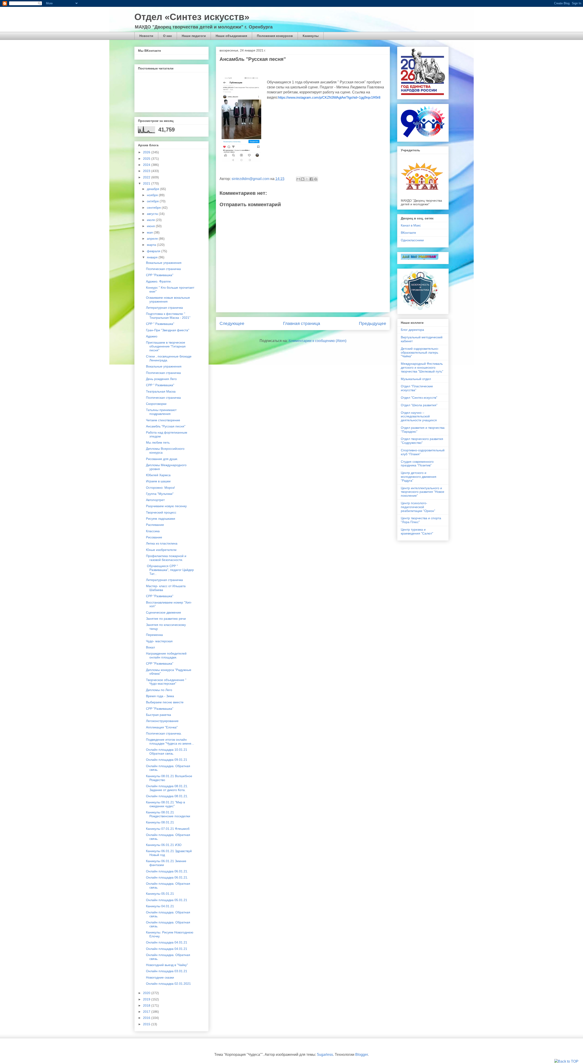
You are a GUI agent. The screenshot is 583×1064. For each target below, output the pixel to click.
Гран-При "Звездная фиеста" (167, 330)
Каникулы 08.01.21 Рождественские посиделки (168, 814)
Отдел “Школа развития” (419, 405)
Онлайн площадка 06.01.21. (167, 871)
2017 (147, 1011)
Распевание (155, 525)
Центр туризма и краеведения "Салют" (417, 531)
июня (151, 226)
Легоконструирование (162, 721)
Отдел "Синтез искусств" (419, 397)
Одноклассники (412, 240)
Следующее (232, 323)
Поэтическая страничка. (164, 733)
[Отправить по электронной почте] (298, 179)
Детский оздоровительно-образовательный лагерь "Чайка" (420, 352)
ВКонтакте (408, 232)
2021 (147, 183)
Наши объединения (231, 36)
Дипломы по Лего (159, 690)
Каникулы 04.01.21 (160, 906)
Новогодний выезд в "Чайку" (167, 965)
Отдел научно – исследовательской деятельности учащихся (419, 416)
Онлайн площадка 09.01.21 (166, 759)
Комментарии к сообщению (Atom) (317, 341)
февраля (154, 251)
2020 (147, 993)
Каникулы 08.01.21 (160, 822)
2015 (147, 1024)
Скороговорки (156, 404)
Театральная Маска (161, 391)
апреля (153, 238)
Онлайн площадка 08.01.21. (167, 796)
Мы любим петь (158, 442)
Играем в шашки (158, 481)
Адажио (151, 336)
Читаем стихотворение (163, 420)
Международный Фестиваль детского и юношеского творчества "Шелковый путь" (422, 367)
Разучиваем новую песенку (166, 506)
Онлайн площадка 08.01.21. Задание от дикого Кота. (167, 788)
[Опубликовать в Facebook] (311, 179)
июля (151, 220)
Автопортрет (155, 500)
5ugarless (325, 1054)
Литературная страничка (164, 307)
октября (153, 201)
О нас (167, 36)
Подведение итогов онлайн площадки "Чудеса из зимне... (170, 741)
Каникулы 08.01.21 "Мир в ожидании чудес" (165, 804)
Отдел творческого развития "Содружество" (422, 441)
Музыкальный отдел (416, 379)
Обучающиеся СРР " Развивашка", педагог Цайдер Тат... (170, 570)
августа (153, 214)
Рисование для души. (162, 459)
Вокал (150, 647)
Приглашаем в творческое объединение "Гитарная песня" (166, 346)
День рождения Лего (161, 379)
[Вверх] (566, 1061)
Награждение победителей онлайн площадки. (166, 655)
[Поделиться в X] (307, 179)
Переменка (154, 635)
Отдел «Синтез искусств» (191, 17)
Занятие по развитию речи (166, 618)
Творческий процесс (161, 512)
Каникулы (311, 36)
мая (150, 232)
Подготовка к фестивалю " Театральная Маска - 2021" (168, 315)
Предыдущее (372, 323)
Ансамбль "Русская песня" (165, 426)
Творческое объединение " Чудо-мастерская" (166, 682)
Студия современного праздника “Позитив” (417, 463)
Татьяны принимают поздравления (161, 412)
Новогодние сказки (160, 977)
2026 (147, 152)
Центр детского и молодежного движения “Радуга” (418, 476)
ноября (153, 195)
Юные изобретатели (161, 550)
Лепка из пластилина (161, 543)
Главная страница (301, 323)
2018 (147, 1005)
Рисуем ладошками (160, 518)
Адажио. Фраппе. (159, 281)
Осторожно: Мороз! (160, 487)
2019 (147, 999)
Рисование (154, 537)
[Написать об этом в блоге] (302, 179)
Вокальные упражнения (164, 263)
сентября (154, 207)
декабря (153, 189)
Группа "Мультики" (160, 494)
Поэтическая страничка (163, 269)
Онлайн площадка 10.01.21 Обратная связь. (166, 751)
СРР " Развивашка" (160, 324)
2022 (147, 177)
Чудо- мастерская (159, 641)
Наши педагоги (194, 36)
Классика (153, 531)
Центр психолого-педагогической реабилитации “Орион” (418, 507)
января (153, 257)
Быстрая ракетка (158, 715)
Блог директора (412, 330)
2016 (147, 1018)
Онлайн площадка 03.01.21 (166, 971)
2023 (147, 171)
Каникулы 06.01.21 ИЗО (164, 845)
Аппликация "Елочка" (162, 727)
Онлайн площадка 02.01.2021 (168, 983)
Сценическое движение (163, 612)
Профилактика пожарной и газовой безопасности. (166, 558)
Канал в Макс (411, 225)
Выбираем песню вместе (165, 702)
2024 (147, 165)
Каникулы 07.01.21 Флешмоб (167, 828)
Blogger (361, 1054)
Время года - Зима (160, 696)
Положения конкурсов (275, 36)
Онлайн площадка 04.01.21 (166, 942)
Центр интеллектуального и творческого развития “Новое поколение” (422, 492)
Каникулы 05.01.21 (160, 893)
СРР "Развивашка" (159, 275)
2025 (147, 158)
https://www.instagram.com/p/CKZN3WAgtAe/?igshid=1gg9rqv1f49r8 (329, 97)
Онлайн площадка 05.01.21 (166, 900)
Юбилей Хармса (158, 475)
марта (152, 245)
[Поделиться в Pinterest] (315, 179)
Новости (146, 36)
